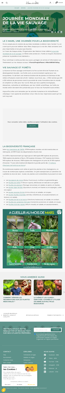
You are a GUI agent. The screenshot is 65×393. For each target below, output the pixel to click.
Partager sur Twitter (55, 32)
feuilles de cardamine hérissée (19, 202)
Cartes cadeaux (28, 362)
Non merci (7, 384)
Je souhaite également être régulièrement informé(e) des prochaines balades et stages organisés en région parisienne (47, 336)
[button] (4, 390)
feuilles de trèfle (14, 183)
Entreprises (27, 360)
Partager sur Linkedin (61, 32)
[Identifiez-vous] (50, 3)
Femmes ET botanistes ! (54, 315)
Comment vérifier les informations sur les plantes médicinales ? (16, 299)
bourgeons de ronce (16, 180)
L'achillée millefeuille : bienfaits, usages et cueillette (10, 315)
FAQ (4, 355)
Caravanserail (43, 388)
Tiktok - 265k (53, 358)
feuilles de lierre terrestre (18, 200)
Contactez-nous (8, 360)
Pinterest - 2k (53, 368)
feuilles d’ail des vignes (17, 204)
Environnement (7, 31)
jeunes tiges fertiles (16, 187)
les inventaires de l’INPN (15, 149)
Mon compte (7, 362)
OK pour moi (31, 384)
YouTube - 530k (53, 361)
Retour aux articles (32, 315)
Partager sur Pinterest (58, 32)
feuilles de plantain (15, 185)
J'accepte (32, 126)
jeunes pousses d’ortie (17, 192)
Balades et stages (29, 357)
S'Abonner (56, 330)
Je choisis (19, 384)
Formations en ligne (30, 355)
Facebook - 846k (54, 355)
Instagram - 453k (54, 365)
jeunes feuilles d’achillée (17, 195)
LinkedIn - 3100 (53, 372)
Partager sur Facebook (52, 32)
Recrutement (7, 357)
